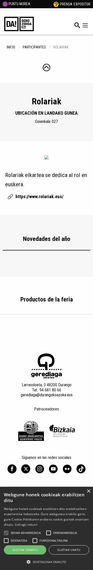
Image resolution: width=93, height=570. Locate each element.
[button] (6, 533)
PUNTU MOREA (19, 4)
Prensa (66, 4)
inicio (11, 47)
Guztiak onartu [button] (25, 550)
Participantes (34, 47)
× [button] (88, 491)
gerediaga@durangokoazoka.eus (47, 394)
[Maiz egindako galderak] (56, 4)
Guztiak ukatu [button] (68, 550)
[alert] (46, 528)
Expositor (82, 4)
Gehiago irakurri (26, 524)
